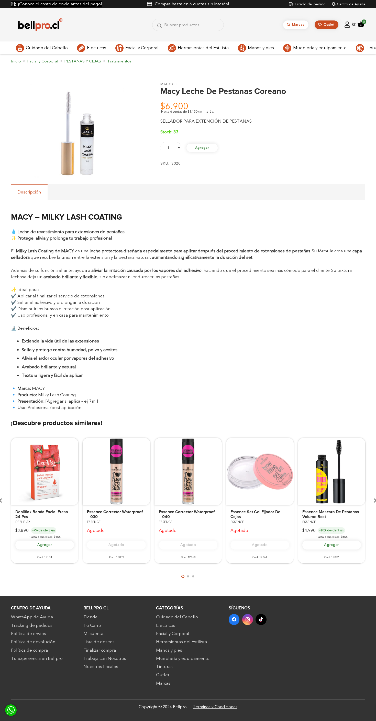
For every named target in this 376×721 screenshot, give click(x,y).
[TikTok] (261, 619)
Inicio (16, 61)
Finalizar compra (99, 650)
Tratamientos (119, 61)
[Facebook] (234, 619)
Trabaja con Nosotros (104, 658)
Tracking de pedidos (31, 625)
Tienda (90, 617)
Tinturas (164, 667)
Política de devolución (33, 642)
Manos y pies (169, 650)
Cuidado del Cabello (177, 617)
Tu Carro (92, 625)
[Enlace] (347, 24)
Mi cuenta (93, 634)
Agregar (202, 147)
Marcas (163, 683)
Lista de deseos (99, 642)
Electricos (165, 625)
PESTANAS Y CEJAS (82, 61)
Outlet (162, 675)
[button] (138, 90)
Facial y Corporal (42, 61)
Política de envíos (28, 634)
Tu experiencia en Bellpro (37, 658)
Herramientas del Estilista (181, 642)
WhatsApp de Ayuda (32, 617)
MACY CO (169, 84)
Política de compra (29, 650)
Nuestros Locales (100, 667)
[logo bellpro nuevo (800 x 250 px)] (40, 25)
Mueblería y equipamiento (182, 658)
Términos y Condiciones (215, 707)
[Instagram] (247, 619)
